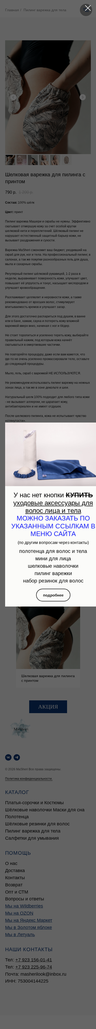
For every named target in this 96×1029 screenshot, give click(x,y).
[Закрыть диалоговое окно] (87, 8)
